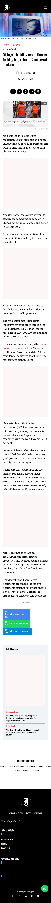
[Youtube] (38, 896)
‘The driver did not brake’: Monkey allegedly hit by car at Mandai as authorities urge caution (22, 732)
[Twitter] (19, 91)
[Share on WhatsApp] (44, 888)
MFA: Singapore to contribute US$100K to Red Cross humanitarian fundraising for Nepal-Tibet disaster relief (21, 718)
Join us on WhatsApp (18, 623)
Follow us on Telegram (18, 631)
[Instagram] (19, 896)
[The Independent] (18, 73)
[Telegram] (38, 91)
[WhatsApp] (25, 91)
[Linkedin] (32, 91)
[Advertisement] (25, 183)
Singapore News (12, 712)
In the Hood (10, 726)
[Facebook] (13, 91)
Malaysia (17, 45)
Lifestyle (6, 45)
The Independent (29, 73)
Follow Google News (17, 614)
